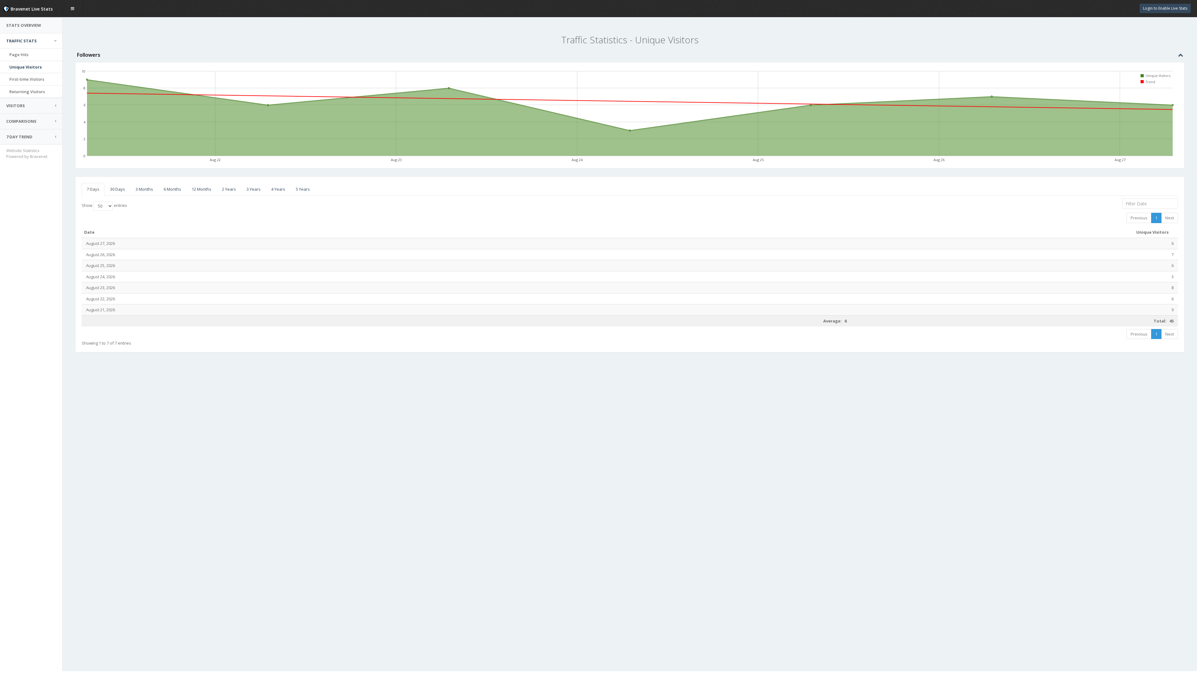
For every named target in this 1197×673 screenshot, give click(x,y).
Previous (1139, 218)
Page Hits (18, 54)
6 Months (172, 189)
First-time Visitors (26, 79)
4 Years (278, 189)
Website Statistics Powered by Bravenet (26, 153)
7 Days (93, 189)
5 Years (303, 189)
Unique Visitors (25, 67)
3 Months (144, 189)
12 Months (201, 189)
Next (1169, 218)
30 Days (117, 189)
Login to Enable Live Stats (1165, 8)
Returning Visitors (27, 91)
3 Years (254, 189)
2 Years (229, 189)
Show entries (104, 205)
